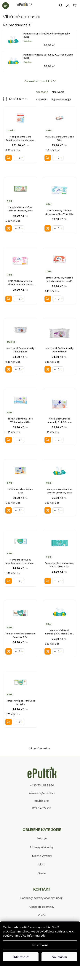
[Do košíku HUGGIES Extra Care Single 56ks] (47, 158)
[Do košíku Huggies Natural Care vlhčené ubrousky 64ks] (8, 228)
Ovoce (42, 873)
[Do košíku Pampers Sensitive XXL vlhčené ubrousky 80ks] (47, 510)
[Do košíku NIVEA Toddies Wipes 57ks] (8, 510)
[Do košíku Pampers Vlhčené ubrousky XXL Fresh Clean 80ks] (47, 651)
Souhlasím (59, 957)
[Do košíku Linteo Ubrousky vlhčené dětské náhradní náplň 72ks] (47, 299)
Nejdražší (41, 99)
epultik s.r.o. (41, 800)
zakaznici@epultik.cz (42, 793)
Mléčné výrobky (42, 856)
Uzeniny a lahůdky (41, 847)
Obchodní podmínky (41, 906)
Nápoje (42, 838)
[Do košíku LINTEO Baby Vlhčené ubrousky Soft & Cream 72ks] (8, 299)
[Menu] (5, 5)
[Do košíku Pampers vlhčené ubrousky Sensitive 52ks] (8, 651)
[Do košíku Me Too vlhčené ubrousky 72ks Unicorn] (47, 369)
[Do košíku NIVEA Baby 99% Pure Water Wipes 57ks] (8, 440)
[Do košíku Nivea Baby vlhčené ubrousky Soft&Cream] (47, 440)
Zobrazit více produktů (38, 81)
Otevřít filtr (17, 99)
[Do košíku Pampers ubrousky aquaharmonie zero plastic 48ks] (8, 581)
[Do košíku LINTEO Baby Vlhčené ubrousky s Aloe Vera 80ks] (47, 228)
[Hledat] (61, 5)
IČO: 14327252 (42, 808)
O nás (42, 915)
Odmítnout (21, 957)
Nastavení (40, 945)
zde (43, 935)
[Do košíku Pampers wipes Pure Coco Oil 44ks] (8, 722)
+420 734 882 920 (42, 785)
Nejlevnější (58, 92)
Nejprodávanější (61, 99)
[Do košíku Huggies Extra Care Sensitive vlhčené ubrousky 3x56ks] (8, 158)
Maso (41, 864)
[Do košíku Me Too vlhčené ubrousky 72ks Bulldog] (8, 369)
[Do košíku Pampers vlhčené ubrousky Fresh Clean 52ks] (47, 581)
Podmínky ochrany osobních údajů (41, 898)
